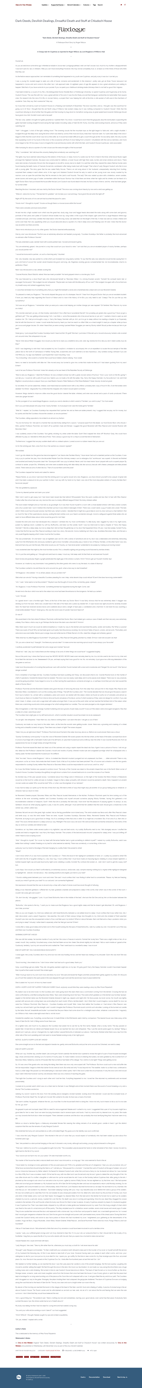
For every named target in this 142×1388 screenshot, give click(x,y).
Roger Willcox (35, 1357)
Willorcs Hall (45, 1357)
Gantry (83, 1377)
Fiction (26, 1357)
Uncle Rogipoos (55, 1357)
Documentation (94, 1377)
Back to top (121, 1377)
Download (106, 1377)
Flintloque (19, 1357)
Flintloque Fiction (53, 1350)
